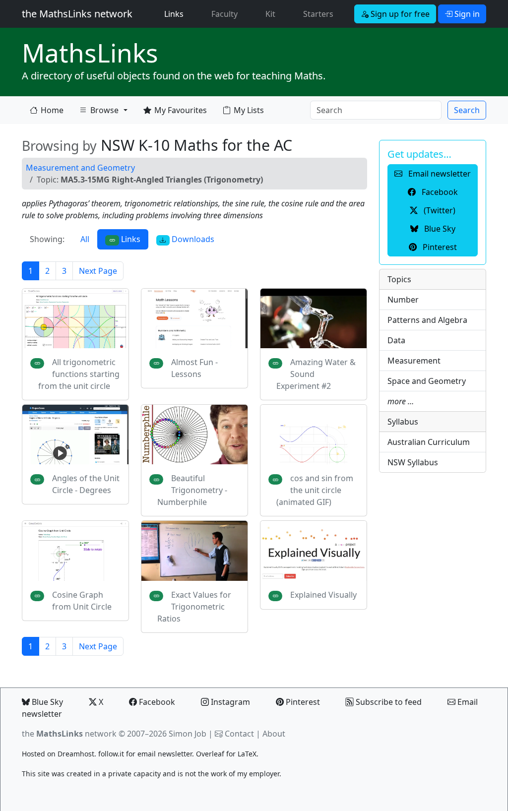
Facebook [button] (439, 192)
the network (69, 733)
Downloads (192, 239)
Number (403, 299)
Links (176, 13)
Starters (318, 13)
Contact (239, 733)
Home (52, 110)
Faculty (224, 13)
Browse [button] (99, 112)
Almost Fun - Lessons (194, 368)
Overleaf (210, 753)
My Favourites (180, 110)
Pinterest (302, 701)
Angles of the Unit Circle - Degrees (86, 484)
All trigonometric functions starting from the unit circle (79, 374)
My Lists (249, 110)
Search (467, 110)
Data (396, 340)
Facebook (156, 701)
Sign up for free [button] (399, 13)
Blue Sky (46, 701)
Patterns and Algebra (427, 319)
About (273, 733)
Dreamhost (76, 753)
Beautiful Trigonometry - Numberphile (192, 490)
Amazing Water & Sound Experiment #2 (316, 374)
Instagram (229, 701)
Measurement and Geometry (80, 167)
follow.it (111, 753)
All (84, 239)
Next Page (98, 270)
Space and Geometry (426, 380)
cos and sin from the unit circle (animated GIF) (314, 490)
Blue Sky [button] (438, 228)
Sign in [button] (466, 13)
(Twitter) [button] (438, 210)
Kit (270, 13)
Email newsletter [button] (438, 173)
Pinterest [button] (439, 247)
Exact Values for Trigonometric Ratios (194, 606)
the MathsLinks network (77, 13)
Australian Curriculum (428, 442)
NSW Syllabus (412, 462)
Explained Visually (323, 594)
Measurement (414, 360)
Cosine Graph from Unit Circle (82, 600)
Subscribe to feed (388, 701)
